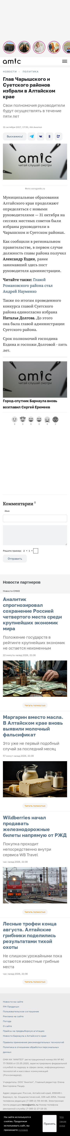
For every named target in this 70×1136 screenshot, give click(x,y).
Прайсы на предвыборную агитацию (23, 1030)
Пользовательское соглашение (21, 1011)
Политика (31, 71)
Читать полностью (35, 705)
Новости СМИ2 (11, 590)
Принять (49, 1123)
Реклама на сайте (13, 1016)
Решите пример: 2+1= (18, 550)
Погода (7, 1021)
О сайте (7, 1026)
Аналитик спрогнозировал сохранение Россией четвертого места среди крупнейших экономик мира (32, 613)
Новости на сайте (13, 1001)
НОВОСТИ (10, 71)
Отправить (15, 558)
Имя (7, 510)
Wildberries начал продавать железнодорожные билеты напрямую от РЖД (35, 826)
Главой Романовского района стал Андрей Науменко (28, 285)
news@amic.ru (30, 1104)
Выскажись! (15, 136)
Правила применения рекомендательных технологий (33, 1042)
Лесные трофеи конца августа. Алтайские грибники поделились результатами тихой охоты (30, 935)
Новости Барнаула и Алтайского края (24, 1035)
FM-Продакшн (11, 1006)
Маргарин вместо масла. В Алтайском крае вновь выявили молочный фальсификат (33, 726)
